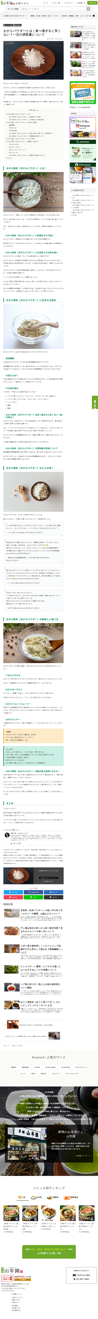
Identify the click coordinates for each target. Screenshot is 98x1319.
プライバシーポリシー (7, 1290)
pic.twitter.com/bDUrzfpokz (17, 553)
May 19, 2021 (35, 532)
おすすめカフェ (91, 16)
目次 (30, 110)
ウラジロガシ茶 (72, 1073)
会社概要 (15, 1306)
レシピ (82, 16)
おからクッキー (14, 152)
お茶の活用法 (51, 1067)
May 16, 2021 (11, 560)
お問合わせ (15, 1302)
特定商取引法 (16, 1310)
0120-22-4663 (83, 1275)
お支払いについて (17, 1297)
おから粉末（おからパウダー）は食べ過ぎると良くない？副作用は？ (31, 133)
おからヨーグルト (14, 147)
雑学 (77, 16)
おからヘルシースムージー (17, 150)
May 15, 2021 (33, 583)
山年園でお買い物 (95, 402)
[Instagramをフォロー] (19, 843)
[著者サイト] (11, 843)
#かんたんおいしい (35, 550)
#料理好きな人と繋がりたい (16, 550)
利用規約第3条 (7, 863)
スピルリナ (56, 1073)
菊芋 (33, 1073)
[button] (88, 9)
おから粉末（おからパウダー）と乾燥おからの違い (25, 117)
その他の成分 (13, 130)
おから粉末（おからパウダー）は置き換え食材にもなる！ (27, 155)
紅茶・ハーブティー (54, 16)
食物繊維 (12, 125)
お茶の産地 (66, 1067)
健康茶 (33, 16)
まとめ (9, 158)
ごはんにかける (14, 144)
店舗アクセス (16, 1300)
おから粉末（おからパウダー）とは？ (19, 114)
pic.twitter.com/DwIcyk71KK (26, 578)
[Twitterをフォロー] (14, 843)
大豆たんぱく (13, 128)
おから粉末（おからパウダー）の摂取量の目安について (26, 136)
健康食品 (71, 16)
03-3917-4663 (8, 1288)
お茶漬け (64, 16)
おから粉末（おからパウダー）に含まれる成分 (22, 122)
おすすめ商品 (9, 25)
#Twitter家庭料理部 (49, 548)
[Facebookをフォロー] (17, 843)
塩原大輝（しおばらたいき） (20, 833)
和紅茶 (43, 1073)
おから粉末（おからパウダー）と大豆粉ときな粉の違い (26, 120)
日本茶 (38, 16)
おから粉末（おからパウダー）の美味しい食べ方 (22, 141)
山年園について (81, 1156)
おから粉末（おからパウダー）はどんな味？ (21, 139)
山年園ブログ (16, 1308)
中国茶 (44, 16)
